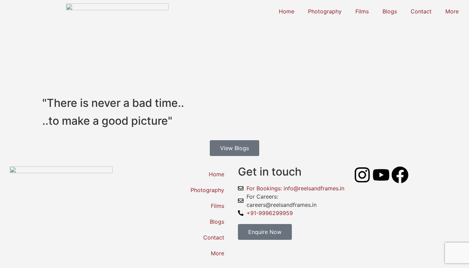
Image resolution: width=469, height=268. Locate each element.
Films (362, 11)
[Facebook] (400, 174)
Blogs (389, 11)
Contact (421, 11)
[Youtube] (381, 174)
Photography (325, 11)
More (452, 11)
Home (286, 11)
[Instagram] (362, 174)
